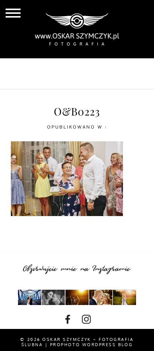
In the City (47, 80)
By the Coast (99, 67)
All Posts (48, 67)
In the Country (105, 80)
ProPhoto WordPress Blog (91, 344)
